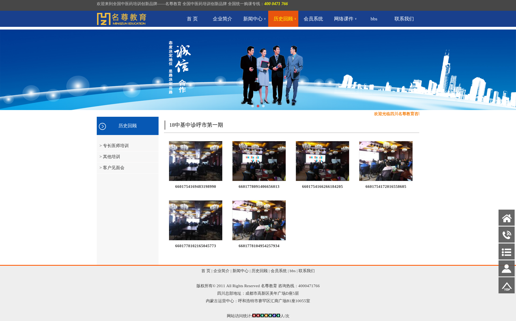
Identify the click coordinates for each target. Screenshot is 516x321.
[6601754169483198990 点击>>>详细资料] (195, 180)
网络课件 (345, 18)
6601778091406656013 (259, 186)
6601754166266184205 (322, 186)
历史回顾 (285, 18)
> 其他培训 (109, 156)
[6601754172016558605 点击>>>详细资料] (386, 180)
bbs (374, 18)
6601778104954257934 (259, 246)
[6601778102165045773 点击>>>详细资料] (195, 239)
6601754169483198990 (195, 186)
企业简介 (222, 18)
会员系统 (313, 18)
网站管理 (11, 317)
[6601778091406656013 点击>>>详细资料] (259, 180)
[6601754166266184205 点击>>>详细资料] (322, 180)
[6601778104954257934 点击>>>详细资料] (259, 239)
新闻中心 (254, 18)
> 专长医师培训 (114, 145)
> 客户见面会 (111, 167)
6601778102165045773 (195, 246)
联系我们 (404, 18)
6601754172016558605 (386, 186)
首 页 (192, 18)
